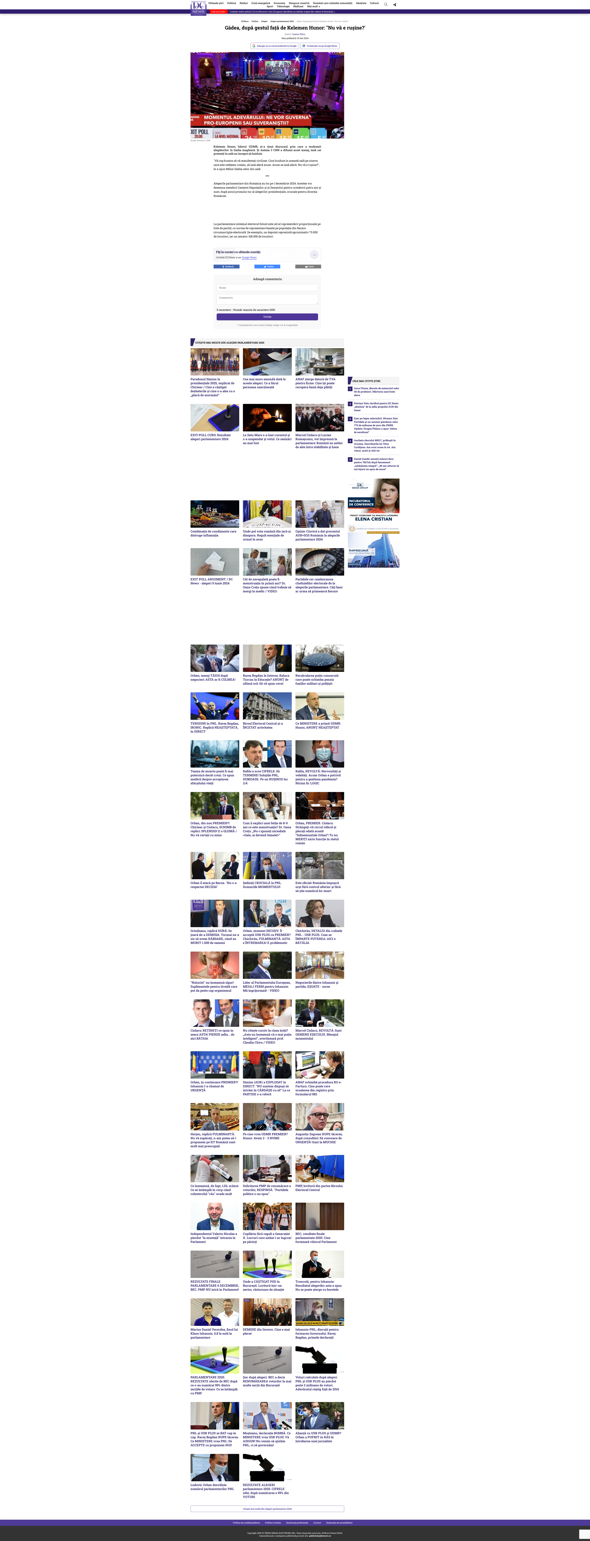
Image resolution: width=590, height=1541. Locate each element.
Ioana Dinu (298, 34)
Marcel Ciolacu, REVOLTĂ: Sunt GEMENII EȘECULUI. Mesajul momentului (318, 1034)
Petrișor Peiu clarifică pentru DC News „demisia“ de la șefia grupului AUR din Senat (376, 407)
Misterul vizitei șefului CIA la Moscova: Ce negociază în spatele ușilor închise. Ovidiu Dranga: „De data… (281, 11)
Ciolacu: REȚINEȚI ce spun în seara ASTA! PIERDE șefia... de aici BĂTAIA (212, 1034)
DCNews (199, 8)
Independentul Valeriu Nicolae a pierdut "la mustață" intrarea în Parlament (214, 1238)
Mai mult (314, 6)
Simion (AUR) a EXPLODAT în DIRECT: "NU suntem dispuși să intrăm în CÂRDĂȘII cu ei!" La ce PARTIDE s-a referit (266, 1088)
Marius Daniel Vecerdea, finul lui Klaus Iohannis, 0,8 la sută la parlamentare (214, 1333)
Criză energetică (260, 3)
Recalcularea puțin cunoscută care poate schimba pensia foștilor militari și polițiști (316, 679)
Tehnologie (283, 6)
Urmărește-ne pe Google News (322, 45)
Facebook (229, 266)
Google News (249, 257)
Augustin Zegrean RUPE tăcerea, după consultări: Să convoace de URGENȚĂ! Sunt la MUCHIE (319, 1138)
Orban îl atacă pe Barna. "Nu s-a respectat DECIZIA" (214, 885)
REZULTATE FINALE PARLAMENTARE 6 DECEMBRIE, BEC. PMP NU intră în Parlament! (215, 1285)
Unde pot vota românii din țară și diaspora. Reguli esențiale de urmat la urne (267, 535)
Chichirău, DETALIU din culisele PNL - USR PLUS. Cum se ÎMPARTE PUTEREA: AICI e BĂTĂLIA (318, 937)
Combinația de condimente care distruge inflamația (213, 533)
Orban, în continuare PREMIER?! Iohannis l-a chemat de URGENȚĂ (214, 1086)
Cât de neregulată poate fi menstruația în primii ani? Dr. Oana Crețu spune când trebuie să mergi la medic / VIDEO (267, 585)
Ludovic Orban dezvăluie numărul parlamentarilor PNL (212, 1487)
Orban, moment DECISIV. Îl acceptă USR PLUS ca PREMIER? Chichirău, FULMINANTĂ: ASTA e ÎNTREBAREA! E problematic (267, 937)
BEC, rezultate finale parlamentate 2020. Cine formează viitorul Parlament (316, 1238)
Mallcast (298, 6)
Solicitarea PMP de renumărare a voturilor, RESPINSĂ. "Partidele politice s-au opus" (267, 1190)
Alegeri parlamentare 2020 (282, 21)
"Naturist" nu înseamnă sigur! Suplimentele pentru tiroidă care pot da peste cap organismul (214, 986)
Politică (231, 3)
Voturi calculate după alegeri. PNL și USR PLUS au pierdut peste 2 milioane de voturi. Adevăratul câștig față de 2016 (317, 1383)
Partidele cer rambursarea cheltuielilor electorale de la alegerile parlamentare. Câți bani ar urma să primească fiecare (318, 585)
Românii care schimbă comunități (332, 3)
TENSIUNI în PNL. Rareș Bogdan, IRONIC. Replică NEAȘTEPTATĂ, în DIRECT (215, 727)
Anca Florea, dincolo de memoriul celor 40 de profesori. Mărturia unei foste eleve (376, 392)
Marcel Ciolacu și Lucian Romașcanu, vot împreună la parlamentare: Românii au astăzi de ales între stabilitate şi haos (318, 441)
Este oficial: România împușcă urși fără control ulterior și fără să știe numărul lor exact (318, 887)
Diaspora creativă (299, 3)
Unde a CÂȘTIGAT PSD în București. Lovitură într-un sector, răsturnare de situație (263, 1285)
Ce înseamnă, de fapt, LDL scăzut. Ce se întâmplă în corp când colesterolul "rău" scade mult (215, 1190)
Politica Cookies (273, 1522)
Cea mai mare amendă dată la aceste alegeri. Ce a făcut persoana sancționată (264, 383)
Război (244, 3)
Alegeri (264, 21)
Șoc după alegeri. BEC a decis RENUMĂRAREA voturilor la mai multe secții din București (267, 1381)
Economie (279, 3)
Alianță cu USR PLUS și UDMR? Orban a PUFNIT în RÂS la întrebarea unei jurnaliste (318, 1437)
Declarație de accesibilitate (339, 1522)
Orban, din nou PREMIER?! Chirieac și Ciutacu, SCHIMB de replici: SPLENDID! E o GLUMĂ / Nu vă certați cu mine (214, 829)
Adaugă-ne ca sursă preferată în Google (277, 45)
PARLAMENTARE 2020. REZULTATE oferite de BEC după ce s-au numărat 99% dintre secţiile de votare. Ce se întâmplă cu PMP (214, 1385)
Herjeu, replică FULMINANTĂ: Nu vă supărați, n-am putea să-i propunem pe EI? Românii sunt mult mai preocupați (213, 1140)
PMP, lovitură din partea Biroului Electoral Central (319, 1188)
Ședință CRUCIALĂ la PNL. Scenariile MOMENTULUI (262, 885)
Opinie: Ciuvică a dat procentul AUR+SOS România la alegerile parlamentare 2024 (317, 535)
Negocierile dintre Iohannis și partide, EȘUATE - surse (316, 984)
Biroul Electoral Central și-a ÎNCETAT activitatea (263, 725)
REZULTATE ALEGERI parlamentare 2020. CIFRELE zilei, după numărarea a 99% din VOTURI (266, 1491)
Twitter (270, 266)
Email (311, 266)
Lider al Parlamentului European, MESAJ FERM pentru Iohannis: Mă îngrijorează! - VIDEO (267, 986)
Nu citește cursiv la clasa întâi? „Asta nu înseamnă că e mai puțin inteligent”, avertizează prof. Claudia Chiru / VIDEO (267, 1036)
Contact (317, 1522)
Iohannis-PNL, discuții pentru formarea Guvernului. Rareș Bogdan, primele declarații (317, 1333)
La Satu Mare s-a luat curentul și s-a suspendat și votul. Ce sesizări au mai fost (267, 439)
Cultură (374, 3)
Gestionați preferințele (297, 1522)
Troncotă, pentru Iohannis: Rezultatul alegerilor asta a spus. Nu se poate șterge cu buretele (318, 1285)
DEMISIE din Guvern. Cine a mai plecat (266, 1331)
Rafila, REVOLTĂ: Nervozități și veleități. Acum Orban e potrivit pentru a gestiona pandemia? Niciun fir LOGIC (318, 777)
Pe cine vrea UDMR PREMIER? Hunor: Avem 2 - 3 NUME (265, 1136)
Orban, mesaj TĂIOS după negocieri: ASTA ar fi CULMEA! (213, 677)
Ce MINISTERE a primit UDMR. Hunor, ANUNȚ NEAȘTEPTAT (318, 725)
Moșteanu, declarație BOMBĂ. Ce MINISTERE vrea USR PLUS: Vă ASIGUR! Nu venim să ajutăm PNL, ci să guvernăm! (267, 1439)
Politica (255, 21)
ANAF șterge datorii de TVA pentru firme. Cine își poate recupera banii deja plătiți (315, 383)
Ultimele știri (216, 3)
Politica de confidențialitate (246, 1522)
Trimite (267, 316)
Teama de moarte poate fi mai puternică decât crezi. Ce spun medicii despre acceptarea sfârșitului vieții (212, 777)
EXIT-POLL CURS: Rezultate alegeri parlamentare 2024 (211, 437)
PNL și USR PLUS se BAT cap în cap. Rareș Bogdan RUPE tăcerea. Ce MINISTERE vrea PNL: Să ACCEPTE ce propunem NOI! (215, 1439)
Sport (270, 6)
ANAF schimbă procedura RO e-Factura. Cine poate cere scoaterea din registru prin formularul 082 (318, 1088)
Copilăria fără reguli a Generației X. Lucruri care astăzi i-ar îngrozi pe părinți (267, 1238)
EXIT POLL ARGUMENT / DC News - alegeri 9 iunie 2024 (212, 581)
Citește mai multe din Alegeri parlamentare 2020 (267, 1508)
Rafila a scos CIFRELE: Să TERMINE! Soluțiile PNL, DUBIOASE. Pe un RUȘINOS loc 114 (265, 777)
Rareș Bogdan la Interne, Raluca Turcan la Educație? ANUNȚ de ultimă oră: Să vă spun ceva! (266, 679)
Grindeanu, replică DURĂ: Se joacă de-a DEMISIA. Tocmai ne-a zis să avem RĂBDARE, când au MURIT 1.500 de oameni (215, 937)
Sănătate (361, 3)
